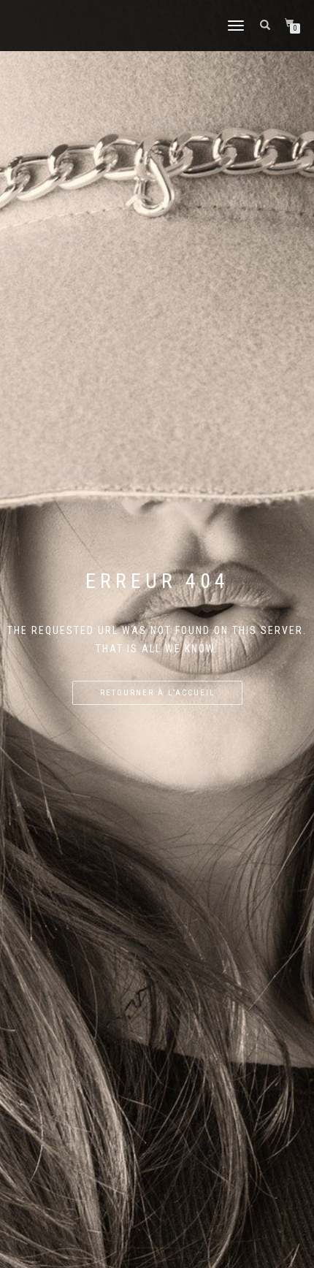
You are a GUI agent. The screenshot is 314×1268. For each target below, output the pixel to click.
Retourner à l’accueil (157, 693)
